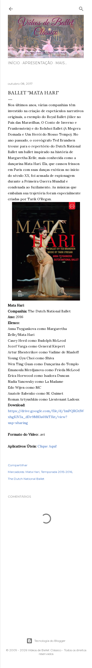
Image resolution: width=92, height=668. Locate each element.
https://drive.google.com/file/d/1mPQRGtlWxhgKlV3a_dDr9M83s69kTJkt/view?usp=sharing (46, 417)
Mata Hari (32, 472)
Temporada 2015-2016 (56, 472)
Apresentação (38, 63)
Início (14, 63)
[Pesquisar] (81, 8)
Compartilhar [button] (17, 465)
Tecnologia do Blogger (50, 641)
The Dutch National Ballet (26, 479)
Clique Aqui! (47, 446)
